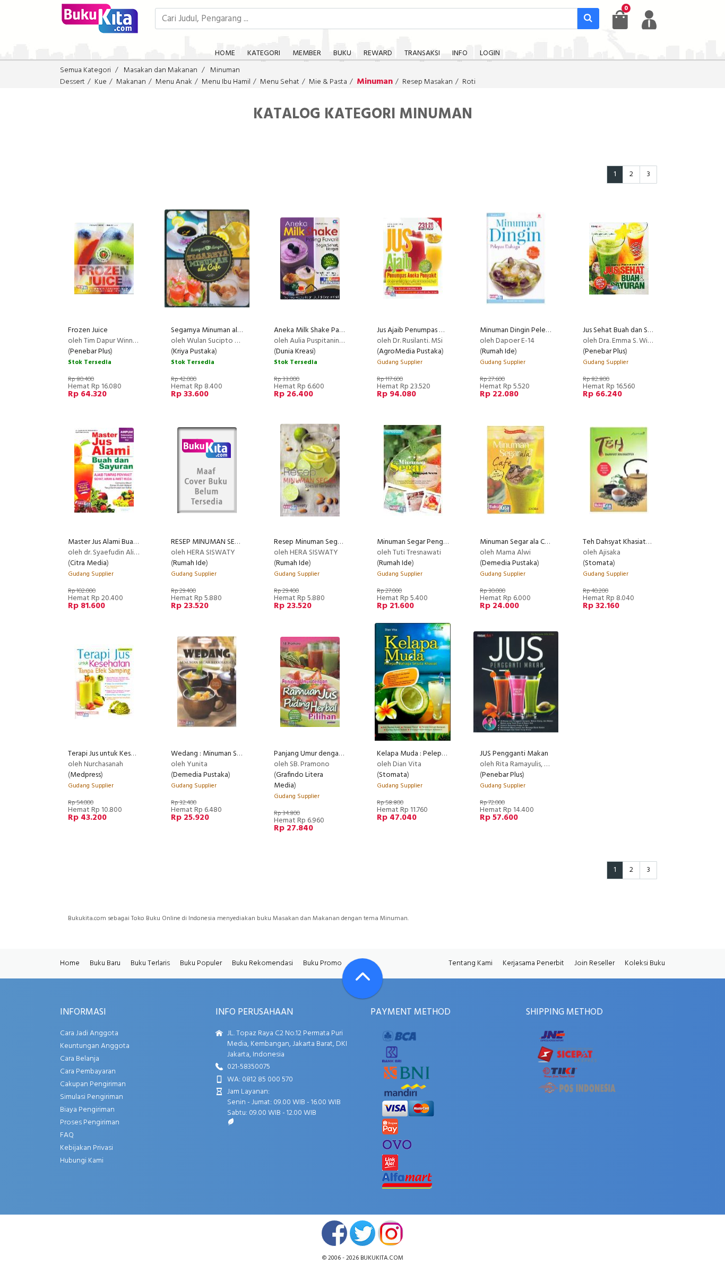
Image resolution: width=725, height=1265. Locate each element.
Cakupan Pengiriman (93, 1084)
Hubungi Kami (81, 1161)
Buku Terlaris (150, 963)
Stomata (599, 563)
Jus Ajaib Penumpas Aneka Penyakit (433, 330)
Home (70, 963)
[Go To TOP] (362, 978)
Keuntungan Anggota (95, 1046)
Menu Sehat (279, 82)
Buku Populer (201, 963)
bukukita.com (381, 1258)
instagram (390, 1233)
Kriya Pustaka (194, 351)
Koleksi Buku (645, 963)
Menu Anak (174, 82)
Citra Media (88, 563)
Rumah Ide (498, 351)
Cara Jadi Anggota (89, 1033)
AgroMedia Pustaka (410, 351)
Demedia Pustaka (509, 563)
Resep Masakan (427, 82)
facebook (334, 1233)
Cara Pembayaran (88, 1071)
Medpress (85, 775)
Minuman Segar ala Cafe (517, 542)
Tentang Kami (470, 963)
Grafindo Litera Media (298, 780)
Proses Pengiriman (89, 1122)
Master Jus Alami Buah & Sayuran (119, 542)
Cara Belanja (79, 1059)
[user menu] (649, 20)
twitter (362, 1233)
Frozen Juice (88, 330)
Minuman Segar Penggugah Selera (430, 542)
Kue (100, 82)
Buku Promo (322, 963)
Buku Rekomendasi (262, 963)
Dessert (72, 82)
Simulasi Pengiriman (91, 1097)
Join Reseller (594, 963)
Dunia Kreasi (295, 351)
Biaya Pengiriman (87, 1110)
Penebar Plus (90, 351)
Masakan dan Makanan (160, 70)
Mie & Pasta (328, 82)
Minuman (225, 70)
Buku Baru (105, 963)
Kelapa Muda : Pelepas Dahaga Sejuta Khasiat (448, 754)
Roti (469, 82)
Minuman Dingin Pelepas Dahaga (531, 330)
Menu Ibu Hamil (226, 82)
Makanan (131, 82)
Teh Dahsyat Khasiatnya (620, 542)
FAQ (67, 1135)
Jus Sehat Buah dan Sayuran (625, 330)
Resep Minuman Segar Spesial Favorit (332, 542)
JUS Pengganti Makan (514, 754)
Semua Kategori (85, 70)
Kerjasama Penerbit (533, 963)
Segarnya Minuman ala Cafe (214, 330)
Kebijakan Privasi (86, 1148)
